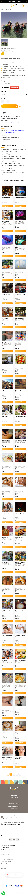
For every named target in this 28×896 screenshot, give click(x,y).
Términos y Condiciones (7, 859)
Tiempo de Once (5, 537)
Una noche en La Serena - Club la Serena (20, 563)
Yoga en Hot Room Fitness (20, 513)
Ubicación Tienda (5, 854)
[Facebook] (14, 839)
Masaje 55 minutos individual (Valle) (5, 489)
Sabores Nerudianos (6, 197)
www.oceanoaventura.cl (13, 122)
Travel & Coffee (5, 416)
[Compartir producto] (2, 53)
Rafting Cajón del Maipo (6, 684)
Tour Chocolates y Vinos (6, 294)
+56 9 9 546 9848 (10, 132)
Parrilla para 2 (4, 660)
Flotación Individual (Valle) (20, 197)
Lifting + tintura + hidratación (18, 758)
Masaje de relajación (6, 440)
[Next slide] (26, 1)
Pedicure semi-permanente (20, 707)
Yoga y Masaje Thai (5, 513)
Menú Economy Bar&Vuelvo (20, 660)
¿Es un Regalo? (15, 87)
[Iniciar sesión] (23, 5)
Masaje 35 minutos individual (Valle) (18, 489)
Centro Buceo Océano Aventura (9, 48)
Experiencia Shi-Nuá (19, 221)
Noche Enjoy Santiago (6, 365)
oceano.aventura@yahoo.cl (17, 130)
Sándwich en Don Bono (19, 587)
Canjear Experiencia (6, 852)
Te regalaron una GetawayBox (8, 845)
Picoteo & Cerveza (18, 684)
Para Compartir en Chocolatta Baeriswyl (6, 465)
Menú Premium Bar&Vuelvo (20, 440)
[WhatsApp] (10, 839)
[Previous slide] (2, 1)
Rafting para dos (18, 342)
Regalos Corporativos (6, 849)
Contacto (3, 868)
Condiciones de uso (6, 861)
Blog (2, 866)
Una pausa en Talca (5, 562)
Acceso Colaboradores (16, 874)
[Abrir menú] (2, 5)
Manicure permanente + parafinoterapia (20, 733)
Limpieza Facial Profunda (7, 757)
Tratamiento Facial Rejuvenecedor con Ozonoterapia (19, 391)
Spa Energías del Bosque (6, 342)
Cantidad (3, 98)
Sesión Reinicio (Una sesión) (20, 271)
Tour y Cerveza (5, 318)
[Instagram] (17, 839)
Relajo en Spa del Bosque (7, 635)
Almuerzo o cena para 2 (6, 271)
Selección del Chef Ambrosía (5, 222)
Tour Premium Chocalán (19, 318)
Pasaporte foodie (5, 732)
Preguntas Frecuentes (6, 864)
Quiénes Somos (5, 847)
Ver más (6, 206)
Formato (3, 91)
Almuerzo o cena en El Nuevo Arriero (19, 366)
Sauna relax (4, 587)
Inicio (2, 9)
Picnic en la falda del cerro (20, 416)
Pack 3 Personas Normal (20, 294)
